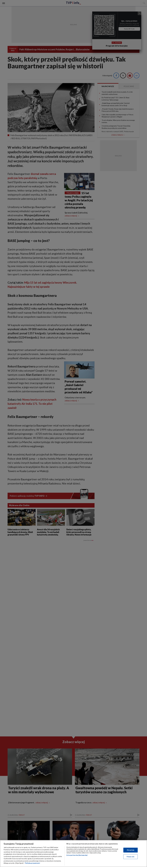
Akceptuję (130, 850)
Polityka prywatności (32, 863)
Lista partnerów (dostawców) (76, 855)
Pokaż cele (130, 856)
